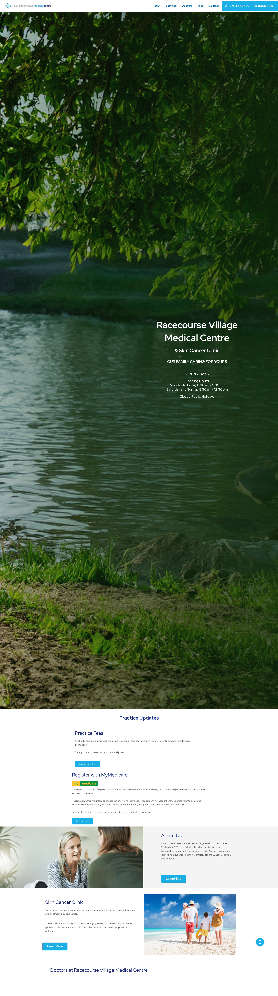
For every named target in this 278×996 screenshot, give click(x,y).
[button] (260, 942)
